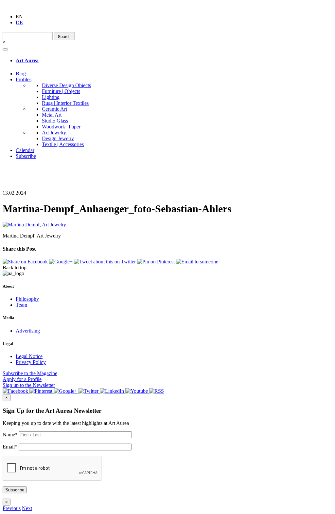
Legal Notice (29, 356)
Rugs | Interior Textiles (65, 103)
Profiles (23, 79)
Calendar (25, 150)
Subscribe (26, 156)
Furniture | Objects (61, 91)
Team (21, 305)
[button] (12, 508)
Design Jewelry (58, 138)
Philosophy (27, 299)
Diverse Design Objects (66, 85)
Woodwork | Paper (61, 126)
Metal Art (52, 115)
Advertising (28, 330)
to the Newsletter (29, 385)
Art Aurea (27, 60)
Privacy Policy (31, 362)
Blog (21, 73)
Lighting (51, 97)
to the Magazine (30, 373)
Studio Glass (55, 121)
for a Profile (22, 379)
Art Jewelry (54, 132)
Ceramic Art (54, 109)
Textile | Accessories (63, 144)
